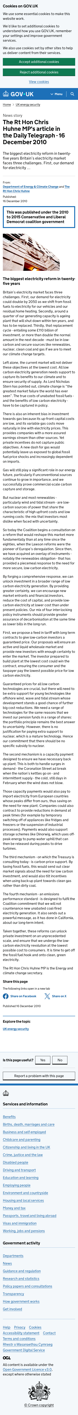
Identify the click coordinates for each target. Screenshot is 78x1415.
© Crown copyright (39, 1405)
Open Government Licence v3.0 (27, 1369)
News (7, 1263)
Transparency (13, 1294)
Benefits (9, 1117)
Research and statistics (21, 1278)
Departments (13, 1256)
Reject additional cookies (39, 72)
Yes (45, 1060)
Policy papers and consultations (27, 1286)
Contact (49, 1333)
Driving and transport (19, 1170)
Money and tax (14, 1208)
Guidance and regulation (22, 1271)
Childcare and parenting (21, 1139)
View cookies (39, 81)
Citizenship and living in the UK (26, 1147)
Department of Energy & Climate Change (30, 186)
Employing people (16, 1185)
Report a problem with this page (39, 1076)
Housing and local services (23, 1200)
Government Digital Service (24, 1350)
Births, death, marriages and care (29, 1124)
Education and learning (20, 1177)
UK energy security (28, 104)
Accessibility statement (21, 1333)
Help (6, 1327)
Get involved (12, 1309)
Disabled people (15, 1162)
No (62, 1060)
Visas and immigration (20, 1223)
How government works (21, 1301)
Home (7, 104)
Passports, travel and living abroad (29, 1215)
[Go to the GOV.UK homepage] (18, 94)
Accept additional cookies (39, 62)
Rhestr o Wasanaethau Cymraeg (27, 1344)
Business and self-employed (24, 1132)
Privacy (19, 1327)
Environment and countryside (25, 1193)
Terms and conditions (19, 1338)
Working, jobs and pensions (24, 1231)
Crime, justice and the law (23, 1155)
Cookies (35, 1327)
